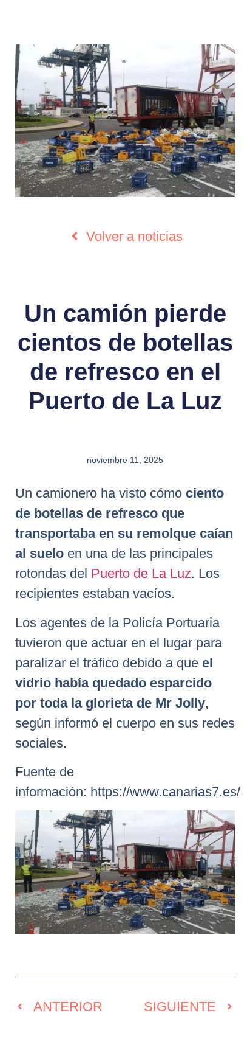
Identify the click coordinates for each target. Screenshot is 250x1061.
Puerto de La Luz (141, 573)
